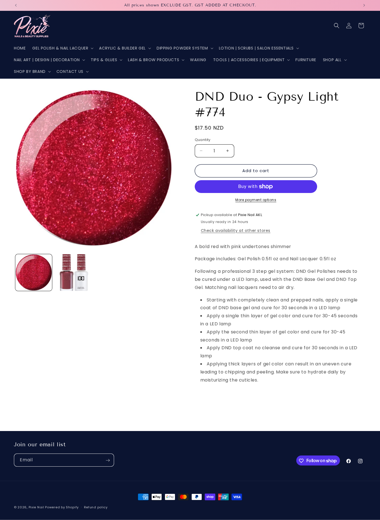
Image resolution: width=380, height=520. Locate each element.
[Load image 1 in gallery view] (33, 272)
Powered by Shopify (62, 507)
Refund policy (96, 507)
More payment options (255, 199)
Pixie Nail (36, 507)
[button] (62, 48)
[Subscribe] (108, 460)
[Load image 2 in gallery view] (73, 272)
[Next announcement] (364, 5)
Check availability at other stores (235, 230)
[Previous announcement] (16, 5)
